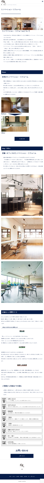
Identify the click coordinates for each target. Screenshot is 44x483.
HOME (10, 476)
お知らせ (13, 476)
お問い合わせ (22, 455)
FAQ (28, 476)
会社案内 (17, 476)
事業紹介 (21, 476)
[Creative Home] (22, 465)
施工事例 (25, 476)
